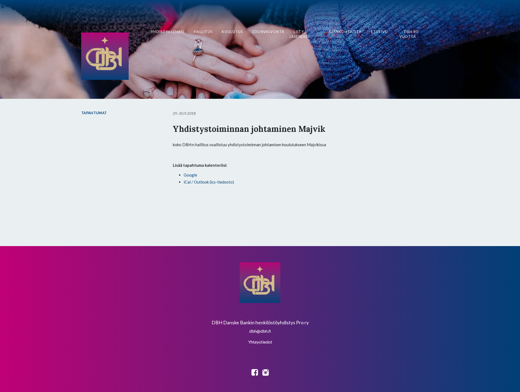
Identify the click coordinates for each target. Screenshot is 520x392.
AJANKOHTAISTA (345, 32)
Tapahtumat (94, 113)
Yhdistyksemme (168, 32)
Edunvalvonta (268, 32)
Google (190, 174)
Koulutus (232, 32)
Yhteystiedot (260, 341)
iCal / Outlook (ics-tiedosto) (209, 181)
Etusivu (379, 32)
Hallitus (203, 32)
